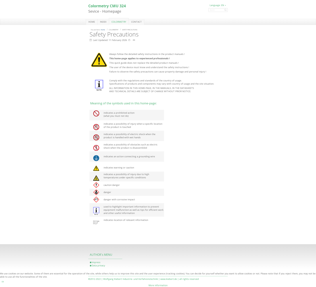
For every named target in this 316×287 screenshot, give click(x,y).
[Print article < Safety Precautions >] (130, 39)
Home (103, 30)
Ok (3, 281)
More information (158, 285)
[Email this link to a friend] (134, 39)
